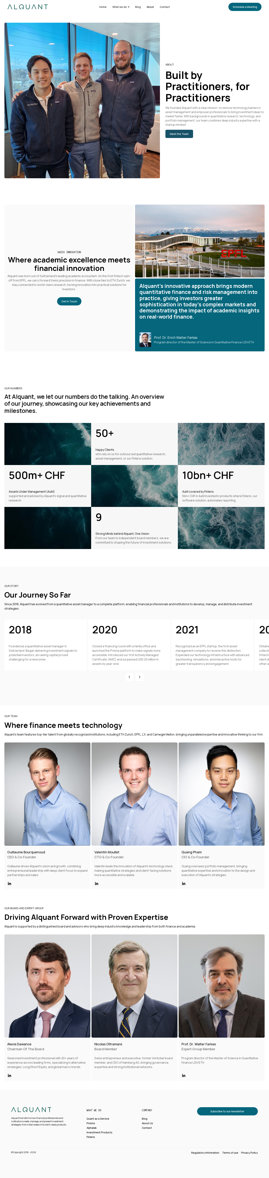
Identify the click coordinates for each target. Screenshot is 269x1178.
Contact (165, 7)
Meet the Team (179, 134)
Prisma (91, 1123)
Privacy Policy (249, 1152)
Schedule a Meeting (245, 7)
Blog (138, 7)
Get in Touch (69, 301)
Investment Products (99, 1132)
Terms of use (230, 1152)
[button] (120, 7)
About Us (147, 1123)
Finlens (91, 1137)
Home (103, 7)
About (150, 7)
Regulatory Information (205, 1152)
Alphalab (92, 1128)
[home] (28, 6)
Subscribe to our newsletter (227, 1111)
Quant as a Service (98, 1118)
